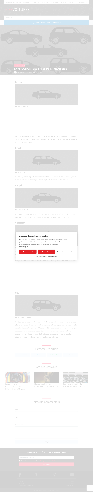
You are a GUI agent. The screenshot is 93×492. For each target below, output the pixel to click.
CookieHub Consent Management (49, 256)
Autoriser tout (28, 252)
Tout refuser (46, 252)
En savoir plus (23, 246)
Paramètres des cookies (65, 252)
